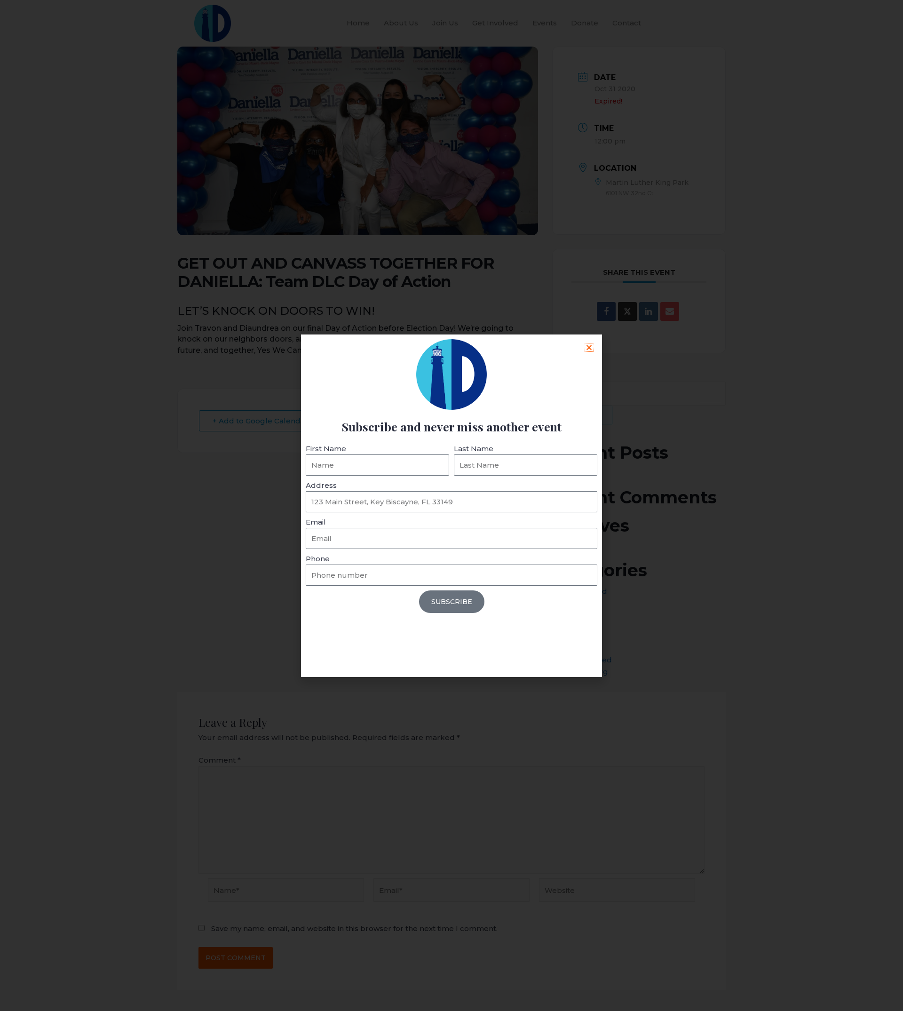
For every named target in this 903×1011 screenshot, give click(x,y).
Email (316, 521)
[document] (451, 505)
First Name (326, 448)
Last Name (473, 448)
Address (321, 485)
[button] (589, 347)
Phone (318, 558)
